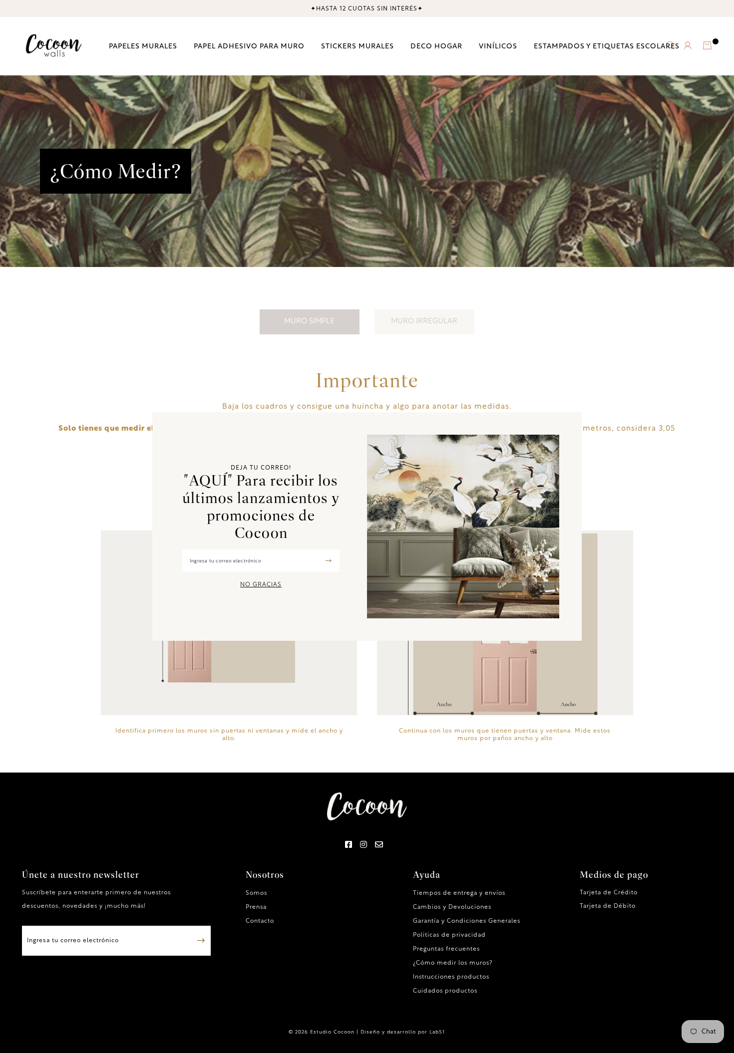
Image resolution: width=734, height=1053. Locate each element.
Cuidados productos (445, 991)
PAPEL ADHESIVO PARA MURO (249, 46)
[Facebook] (349, 845)
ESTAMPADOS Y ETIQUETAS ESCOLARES (607, 46)
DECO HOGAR (436, 46)
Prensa (256, 907)
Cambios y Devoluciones (452, 907)
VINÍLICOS (498, 46)
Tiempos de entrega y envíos (459, 893)
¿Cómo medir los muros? (452, 963)
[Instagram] (363, 845)
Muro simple (309, 321)
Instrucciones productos (451, 977)
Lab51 (437, 1032)
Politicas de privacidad (449, 935)
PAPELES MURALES (143, 46)
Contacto (260, 921)
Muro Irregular (424, 321)
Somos (256, 893)
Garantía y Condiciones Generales (466, 921)
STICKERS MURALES (357, 46)
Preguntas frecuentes (446, 949)
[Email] (379, 845)
